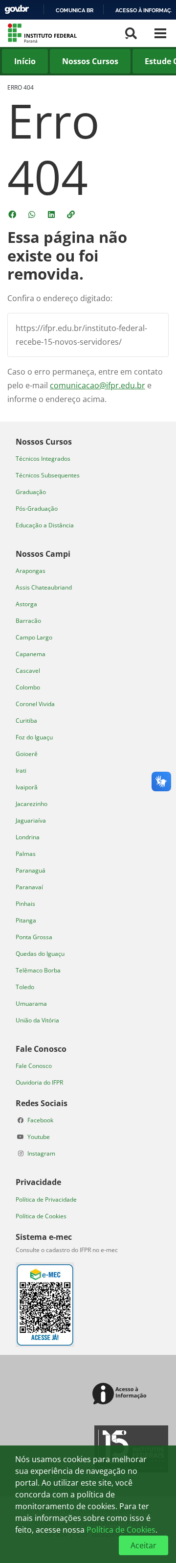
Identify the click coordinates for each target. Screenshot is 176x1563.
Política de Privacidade (46, 1199)
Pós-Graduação (37, 508)
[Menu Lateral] (160, 33)
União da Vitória (37, 1020)
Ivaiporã (27, 787)
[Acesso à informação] (121, 1394)
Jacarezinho (31, 804)
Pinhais (25, 904)
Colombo (28, 687)
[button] (72, 214)
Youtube (38, 1137)
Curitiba (26, 720)
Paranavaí (29, 887)
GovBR (16, 9)
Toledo (25, 987)
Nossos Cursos (90, 61)
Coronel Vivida (35, 704)
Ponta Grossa (34, 937)
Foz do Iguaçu (34, 737)
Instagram (41, 1153)
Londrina (28, 837)
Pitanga (26, 920)
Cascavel (28, 670)
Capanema (30, 654)
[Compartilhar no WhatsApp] (33, 214)
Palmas (26, 854)
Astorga (26, 604)
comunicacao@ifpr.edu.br (97, 385)
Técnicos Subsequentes (48, 475)
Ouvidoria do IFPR (39, 1082)
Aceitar (143, 1545)
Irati (21, 770)
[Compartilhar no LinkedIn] (52, 214)
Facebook (40, 1120)
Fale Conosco (34, 1066)
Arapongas (30, 571)
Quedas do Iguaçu (40, 953)
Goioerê (27, 754)
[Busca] (131, 33)
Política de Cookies (41, 1216)
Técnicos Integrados (43, 458)
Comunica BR (74, 10)
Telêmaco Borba (38, 970)
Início (25, 61)
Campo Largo (34, 637)
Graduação (31, 492)
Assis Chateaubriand (44, 587)
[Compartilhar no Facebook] (13, 214)
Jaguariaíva (31, 820)
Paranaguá (30, 870)
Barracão (28, 620)
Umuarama (31, 1003)
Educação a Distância (45, 525)
